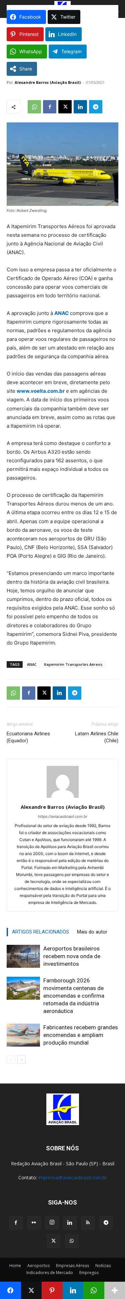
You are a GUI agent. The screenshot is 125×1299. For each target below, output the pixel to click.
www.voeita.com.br (41, 391)
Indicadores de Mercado (49, 1272)
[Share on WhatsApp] (93, 1290)
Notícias (103, 1265)
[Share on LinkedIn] (73, 1290)
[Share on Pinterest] (52, 1290)
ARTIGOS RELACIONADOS (40, 932)
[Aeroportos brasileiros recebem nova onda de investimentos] (23, 956)
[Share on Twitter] (31, 1290)
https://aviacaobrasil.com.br (62, 816)
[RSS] (88, 1222)
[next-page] (21, 1060)
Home (15, 1265)
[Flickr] (34, 1222)
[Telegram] (95, 106)
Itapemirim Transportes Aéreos (73, 664)
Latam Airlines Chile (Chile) (96, 737)
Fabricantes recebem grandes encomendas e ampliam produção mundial (80, 1035)
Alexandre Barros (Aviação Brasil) (48, 82)
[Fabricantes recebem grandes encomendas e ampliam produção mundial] (23, 1035)
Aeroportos (38, 1265)
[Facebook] (49, 106)
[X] (65, 106)
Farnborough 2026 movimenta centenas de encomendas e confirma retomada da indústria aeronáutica (73, 995)
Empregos (89, 1272)
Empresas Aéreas (72, 1265)
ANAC (61, 313)
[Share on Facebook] (10, 1290)
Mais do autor (92, 932)
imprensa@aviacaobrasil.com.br (72, 1177)
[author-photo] (63, 797)
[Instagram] (52, 1222)
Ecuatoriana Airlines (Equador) (28, 737)
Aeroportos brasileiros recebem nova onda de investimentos (71, 956)
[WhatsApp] (34, 106)
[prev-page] (11, 1060)
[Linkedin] (80, 106)
